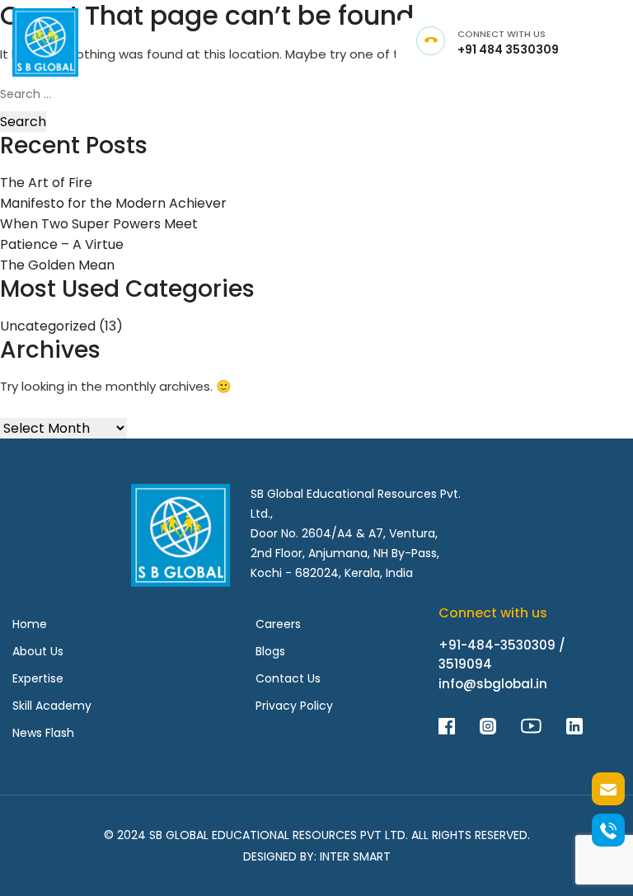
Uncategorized (48, 326)
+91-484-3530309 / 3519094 (501, 654)
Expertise (37, 678)
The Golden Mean (57, 265)
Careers (278, 624)
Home (29, 624)
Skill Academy (51, 705)
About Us (37, 651)
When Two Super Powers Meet (99, 223)
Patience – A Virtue (62, 244)
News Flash (43, 733)
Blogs (270, 651)
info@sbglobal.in (492, 683)
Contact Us (288, 678)
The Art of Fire (46, 182)
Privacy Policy (294, 705)
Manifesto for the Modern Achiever (113, 203)
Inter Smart (355, 856)
